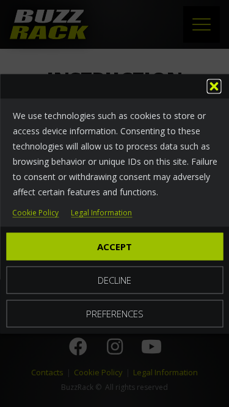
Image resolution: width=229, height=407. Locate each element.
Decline (114, 279)
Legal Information (101, 212)
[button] (214, 86)
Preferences (115, 313)
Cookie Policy (35, 212)
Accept (114, 246)
